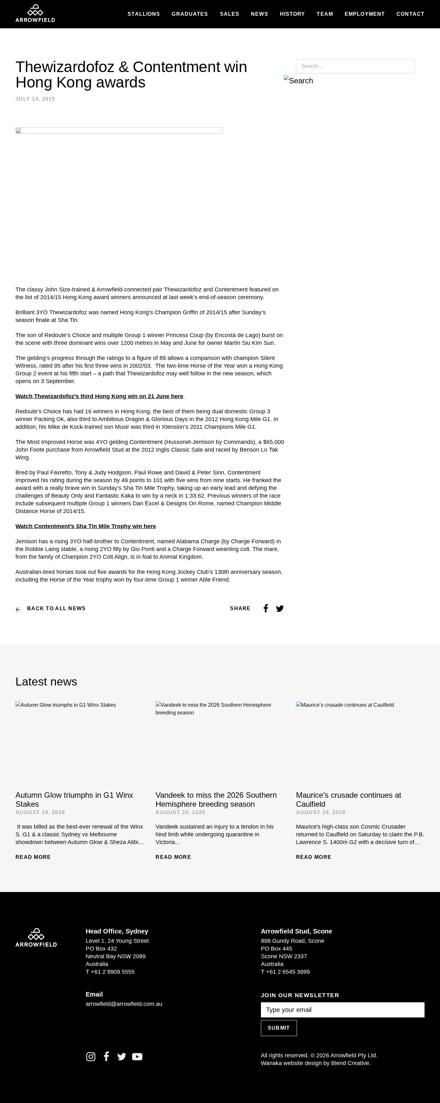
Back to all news (56, 608)
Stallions (144, 14)
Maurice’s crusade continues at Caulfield (348, 799)
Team (325, 14)
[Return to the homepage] (35, 13)
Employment (365, 14)
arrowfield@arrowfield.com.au (124, 1004)
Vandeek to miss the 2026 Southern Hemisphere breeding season (216, 799)
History (292, 14)
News (259, 14)
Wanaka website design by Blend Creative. (316, 1063)
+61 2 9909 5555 (113, 972)
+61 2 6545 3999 (288, 972)
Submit (279, 1028)
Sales (230, 14)
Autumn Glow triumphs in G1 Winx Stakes (74, 799)
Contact (411, 14)
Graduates (190, 14)
